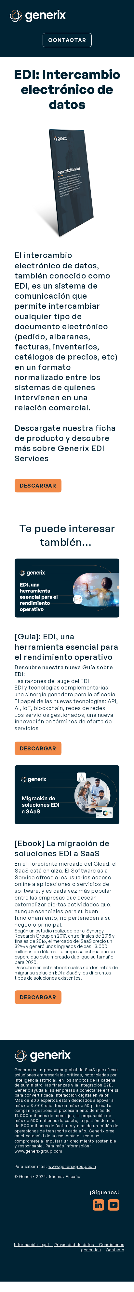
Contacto (115, 1249)
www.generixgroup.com (72, 1166)
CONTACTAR (67, 40)
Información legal (31, 1244)
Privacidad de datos (74, 1244)
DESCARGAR (38, 485)
